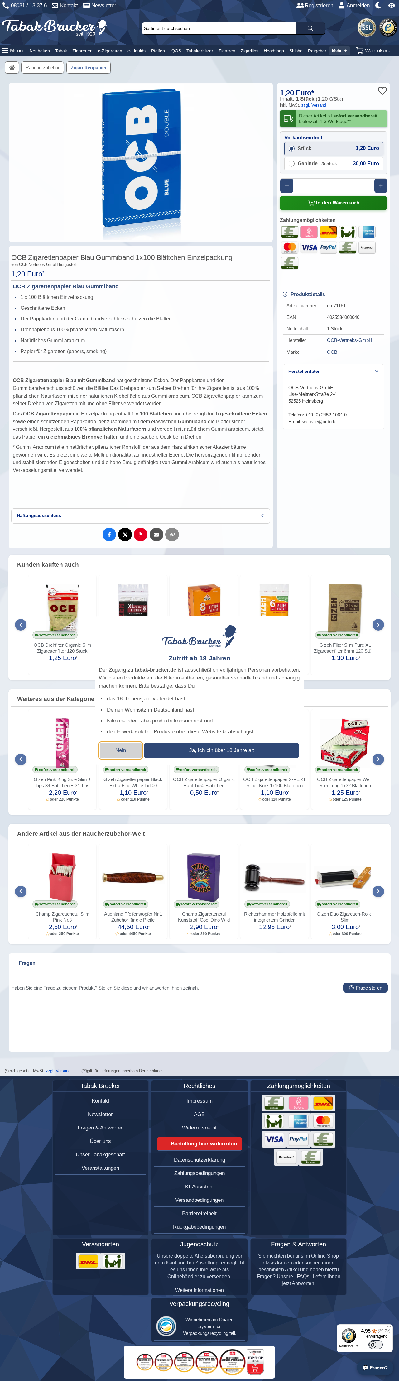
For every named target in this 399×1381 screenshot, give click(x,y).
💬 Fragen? (375, 1367)
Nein (120, 750)
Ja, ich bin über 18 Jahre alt (221, 750)
